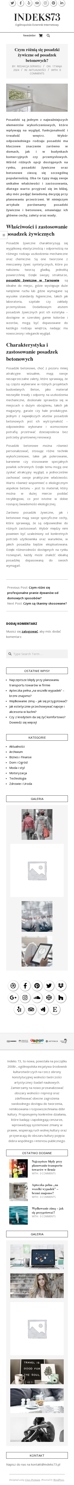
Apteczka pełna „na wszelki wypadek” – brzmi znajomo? (45, 1189)
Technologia (17, 778)
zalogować (30, 631)
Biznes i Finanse (20, 757)
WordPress (58, 1479)
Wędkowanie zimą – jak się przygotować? (38, 701)
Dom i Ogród (18, 762)
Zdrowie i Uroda (20, 784)
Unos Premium (32, 1479)
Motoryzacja (18, 773)
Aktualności (37, 70)
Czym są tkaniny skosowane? (45, 603)
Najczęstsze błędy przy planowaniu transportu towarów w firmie (47, 1165)
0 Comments (48, 1173)
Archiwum (16, 752)
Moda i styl (17, 768)
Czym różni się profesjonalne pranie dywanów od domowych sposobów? (32, 592)
